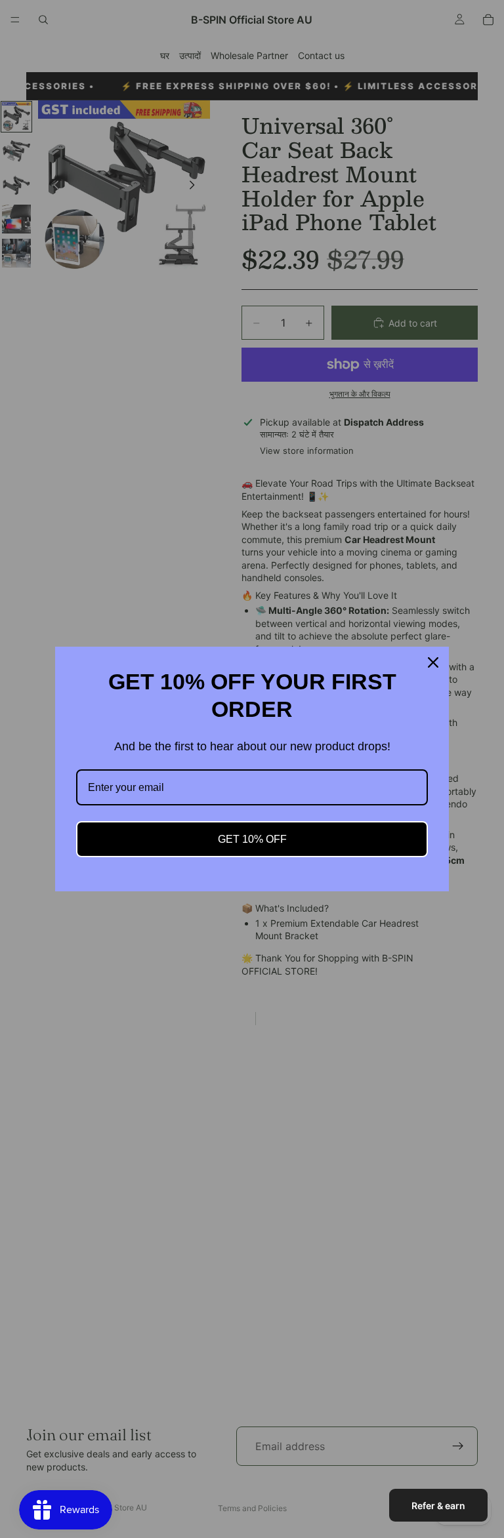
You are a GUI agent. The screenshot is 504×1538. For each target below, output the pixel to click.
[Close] (433, 662)
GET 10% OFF (252, 839)
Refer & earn (438, 1505)
